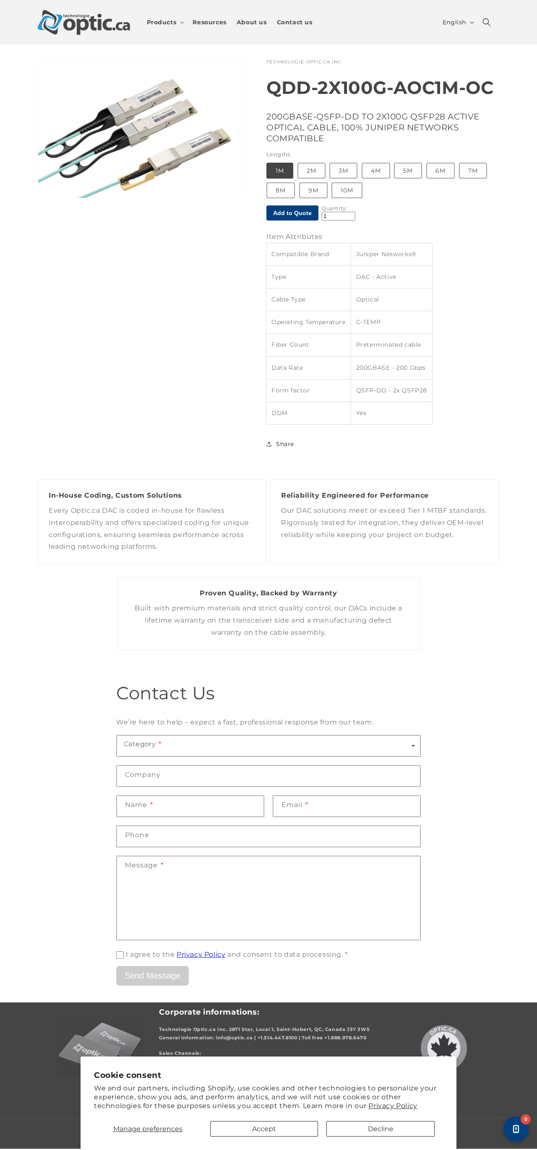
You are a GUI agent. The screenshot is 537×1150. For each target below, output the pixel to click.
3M (343, 170)
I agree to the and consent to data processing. (237, 954)
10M (347, 190)
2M (311, 170)
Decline (381, 1129)
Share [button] (285, 444)
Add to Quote (292, 213)
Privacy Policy (392, 1106)
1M (280, 170)
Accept (264, 1129)
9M (313, 190)
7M (473, 170)
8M (281, 190)
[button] (165, 22)
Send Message (152, 975)
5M (408, 170)
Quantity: (334, 208)
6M (440, 170)
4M (376, 170)
